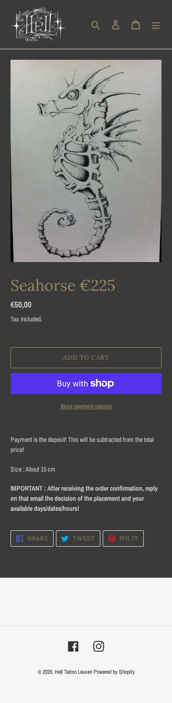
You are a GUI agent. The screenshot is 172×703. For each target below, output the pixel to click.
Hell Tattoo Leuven (73, 672)
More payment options (86, 406)
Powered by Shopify (114, 672)
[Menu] (156, 24)
